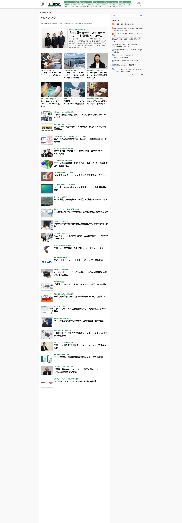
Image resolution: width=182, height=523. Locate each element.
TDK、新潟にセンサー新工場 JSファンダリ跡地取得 (78, 260)
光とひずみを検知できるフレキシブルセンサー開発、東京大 (51, 103)
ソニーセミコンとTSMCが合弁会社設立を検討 (75, 381)
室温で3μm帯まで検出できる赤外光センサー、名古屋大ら (80, 296)
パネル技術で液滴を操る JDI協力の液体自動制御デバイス (80, 199)
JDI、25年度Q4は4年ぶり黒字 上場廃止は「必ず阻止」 (79, 321)
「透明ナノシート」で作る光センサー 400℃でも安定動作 (80, 284)
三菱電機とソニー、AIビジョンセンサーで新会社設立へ (74, 103)
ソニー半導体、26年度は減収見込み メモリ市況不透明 (78, 357)
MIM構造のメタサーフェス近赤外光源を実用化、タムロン (80, 175)
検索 (141, 15)
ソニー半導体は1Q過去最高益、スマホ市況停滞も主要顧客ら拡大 (97, 75)
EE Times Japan (44, 12)
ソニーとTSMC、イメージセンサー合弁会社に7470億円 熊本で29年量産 (74, 75)
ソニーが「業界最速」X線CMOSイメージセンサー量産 (79, 248)
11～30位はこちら (138, 74)
